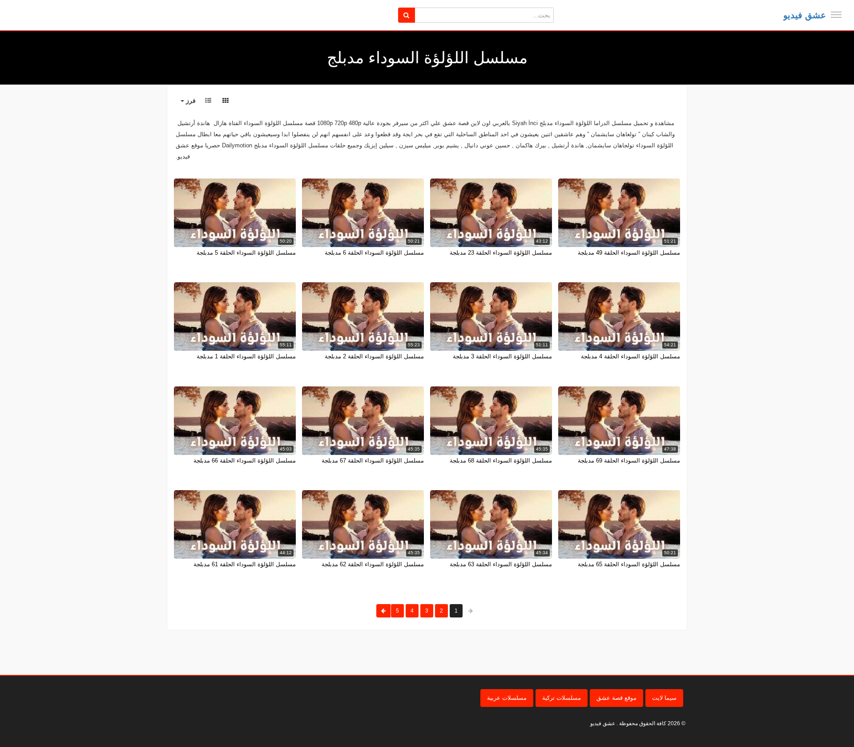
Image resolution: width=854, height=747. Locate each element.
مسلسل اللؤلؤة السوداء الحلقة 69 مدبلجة (629, 460)
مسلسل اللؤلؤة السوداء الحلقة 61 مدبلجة (244, 564)
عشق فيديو (804, 15)
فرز (190, 100)
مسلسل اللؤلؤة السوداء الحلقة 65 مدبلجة (629, 564)
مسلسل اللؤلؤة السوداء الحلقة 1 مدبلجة (246, 356)
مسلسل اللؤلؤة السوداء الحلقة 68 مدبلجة (501, 460)
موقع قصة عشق (616, 697)
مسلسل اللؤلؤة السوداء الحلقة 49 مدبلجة (629, 252)
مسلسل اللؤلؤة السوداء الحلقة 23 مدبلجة (501, 252)
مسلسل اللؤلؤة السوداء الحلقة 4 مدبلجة (630, 356)
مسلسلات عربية (507, 697)
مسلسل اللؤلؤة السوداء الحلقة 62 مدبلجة (373, 564)
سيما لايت (664, 697)
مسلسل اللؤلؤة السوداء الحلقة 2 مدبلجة (374, 356)
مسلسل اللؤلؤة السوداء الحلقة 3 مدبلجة (502, 356)
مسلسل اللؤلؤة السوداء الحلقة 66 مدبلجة (244, 460)
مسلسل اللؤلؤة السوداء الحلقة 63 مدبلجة (501, 564)
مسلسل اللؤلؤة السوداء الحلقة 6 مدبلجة (374, 252)
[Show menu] (836, 14)
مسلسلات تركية (561, 697)
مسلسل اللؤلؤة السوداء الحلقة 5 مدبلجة (246, 252)
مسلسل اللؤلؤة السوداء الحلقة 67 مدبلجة (373, 460)
